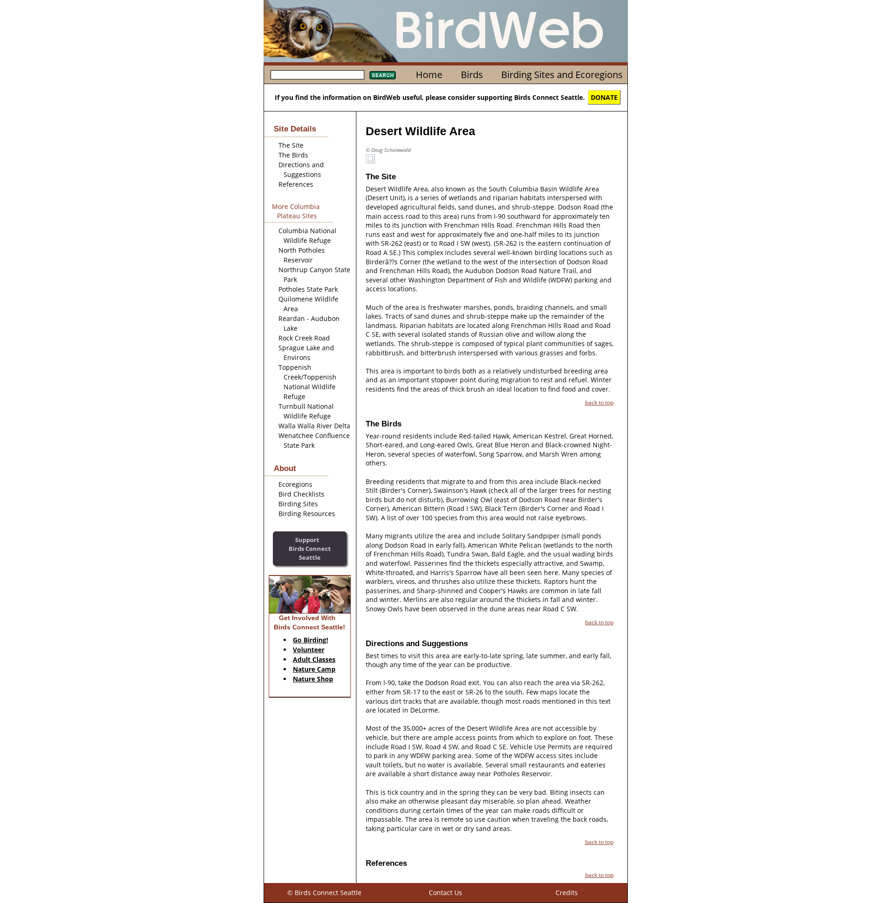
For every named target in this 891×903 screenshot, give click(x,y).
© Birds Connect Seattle (324, 892)
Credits (566, 892)
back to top (599, 402)
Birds (472, 74)
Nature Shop (313, 678)
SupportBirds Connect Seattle (310, 548)
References (295, 184)
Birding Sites (298, 503)
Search (382, 75)
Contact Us (445, 892)
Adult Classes (314, 659)
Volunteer (308, 649)
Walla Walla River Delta (314, 425)
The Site (290, 145)
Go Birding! (310, 639)
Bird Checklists (301, 494)
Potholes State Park (308, 289)
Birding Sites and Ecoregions (562, 74)
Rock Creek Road (304, 338)
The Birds (293, 154)
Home (429, 74)
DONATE (604, 97)
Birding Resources (306, 513)
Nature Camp (314, 669)
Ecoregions (295, 484)
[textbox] (317, 74)
